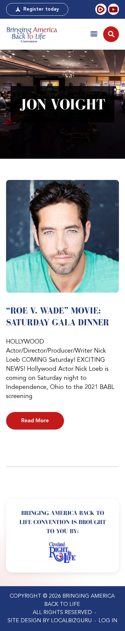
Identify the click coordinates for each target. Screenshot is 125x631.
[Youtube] (113, 9)
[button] (94, 34)
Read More (35, 420)
